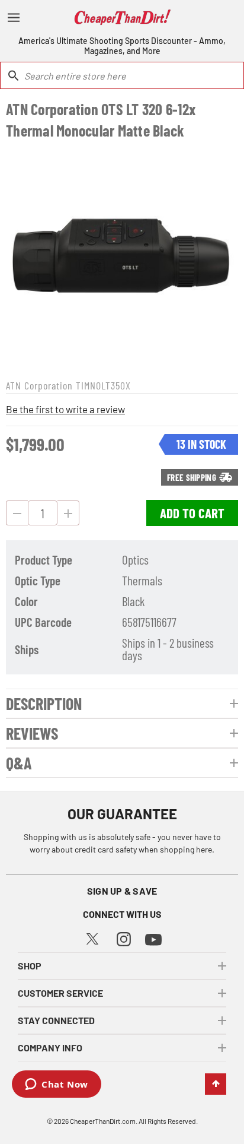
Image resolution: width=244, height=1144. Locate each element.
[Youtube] (153, 938)
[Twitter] (92, 937)
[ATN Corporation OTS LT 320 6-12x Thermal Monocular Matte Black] (122, 257)
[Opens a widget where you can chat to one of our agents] (56, 1085)
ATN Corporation (39, 385)
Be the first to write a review (65, 409)
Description (44, 703)
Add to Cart (192, 513)
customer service (60, 993)
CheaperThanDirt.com (103, 1121)
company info (50, 1047)
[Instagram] (124, 937)
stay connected (56, 1020)
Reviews (32, 733)
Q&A (19, 763)
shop (29, 965)
